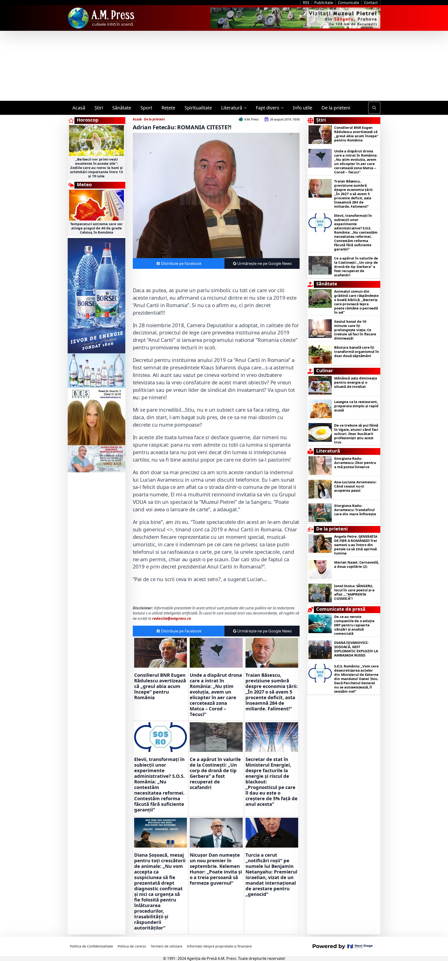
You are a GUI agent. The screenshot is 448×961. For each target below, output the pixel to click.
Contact (371, 2)
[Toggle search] (374, 108)
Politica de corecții (132, 946)
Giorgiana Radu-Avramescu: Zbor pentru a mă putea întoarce (355, 462)
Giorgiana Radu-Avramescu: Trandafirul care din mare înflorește (355, 509)
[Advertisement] (224, 65)
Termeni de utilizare (166, 946)
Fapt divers (267, 108)
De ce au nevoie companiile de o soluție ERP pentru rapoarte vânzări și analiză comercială (354, 624)
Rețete (168, 108)
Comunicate (348, 2)
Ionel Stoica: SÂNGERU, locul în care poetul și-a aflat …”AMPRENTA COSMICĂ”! (354, 592)
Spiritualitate (198, 108)
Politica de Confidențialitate (91, 946)
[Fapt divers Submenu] (283, 108)
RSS (306, 2)
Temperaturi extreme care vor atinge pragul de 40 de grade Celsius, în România (96, 228)
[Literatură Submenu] (246, 108)
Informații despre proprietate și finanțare (219, 946)
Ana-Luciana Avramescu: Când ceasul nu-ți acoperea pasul (355, 486)
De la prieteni (336, 108)
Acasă (78, 108)
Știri (98, 108)
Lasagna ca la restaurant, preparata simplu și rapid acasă (356, 406)
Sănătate (121, 108)
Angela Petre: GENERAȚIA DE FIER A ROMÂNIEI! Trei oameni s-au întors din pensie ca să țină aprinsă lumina (355, 544)
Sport (146, 108)
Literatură (231, 108)
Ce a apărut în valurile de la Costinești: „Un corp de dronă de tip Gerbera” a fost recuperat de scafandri (215, 773)
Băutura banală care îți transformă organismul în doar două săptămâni (356, 351)
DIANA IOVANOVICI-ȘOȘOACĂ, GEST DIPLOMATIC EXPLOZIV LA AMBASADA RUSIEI (356, 648)
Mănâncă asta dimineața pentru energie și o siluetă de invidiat (355, 382)
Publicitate (323, 2)
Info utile (302, 108)
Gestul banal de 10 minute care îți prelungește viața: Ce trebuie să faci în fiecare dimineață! (355, 329)
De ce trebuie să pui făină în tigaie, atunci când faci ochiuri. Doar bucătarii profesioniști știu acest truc (356, 433)
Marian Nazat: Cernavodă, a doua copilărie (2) (356, 564)
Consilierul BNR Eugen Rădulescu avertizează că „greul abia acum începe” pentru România (160, 686)
